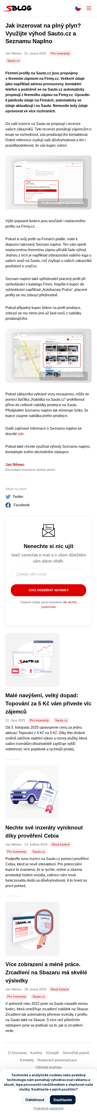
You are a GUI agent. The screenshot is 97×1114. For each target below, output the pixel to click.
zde (21, 434)
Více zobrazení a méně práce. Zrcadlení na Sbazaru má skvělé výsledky (46, 972)
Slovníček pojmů (75, 1053)
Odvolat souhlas (49, 1067)
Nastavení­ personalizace (57, 1060)
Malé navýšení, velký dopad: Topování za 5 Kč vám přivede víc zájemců (48, 703)
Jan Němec (15, 464)
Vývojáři (52, 1053)
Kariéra (36, 1053)
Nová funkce (61, 844)
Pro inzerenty (60, 53)
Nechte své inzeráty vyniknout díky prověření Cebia (44, 831)
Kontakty (27, 1060)
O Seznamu (17, 1053)
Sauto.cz (13, 60)
